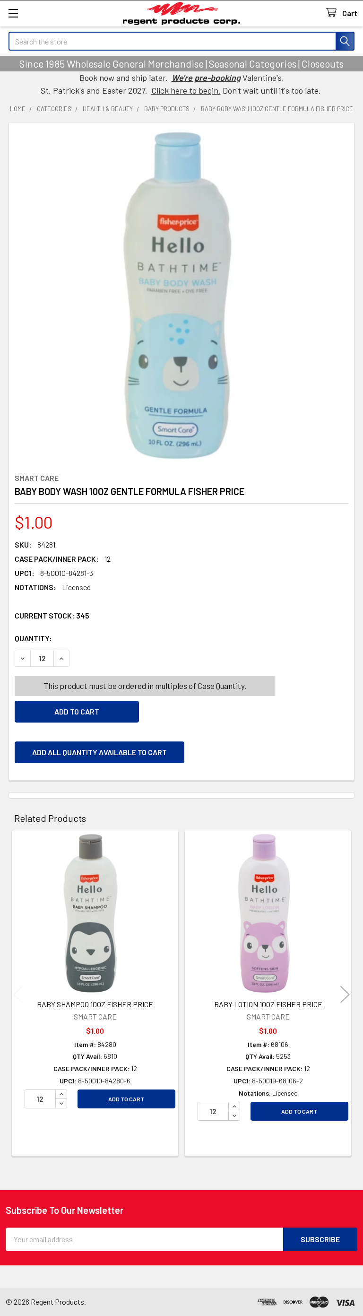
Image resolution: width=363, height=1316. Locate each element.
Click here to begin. (186, 90)
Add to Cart (126, 1099)
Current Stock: (52, 615)
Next (345, 994)
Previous (18, 994)
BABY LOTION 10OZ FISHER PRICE (268, 1004)
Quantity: (86, 638)
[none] (181, 295)
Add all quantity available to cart (99, 752)
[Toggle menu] (13, 13)
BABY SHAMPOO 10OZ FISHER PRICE (95, 1004)
